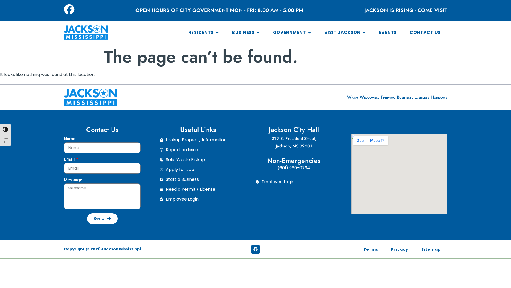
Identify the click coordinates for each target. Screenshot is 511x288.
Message (73, 180)
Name (69, 139)
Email (70, 159)
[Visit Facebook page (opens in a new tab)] (69, 9)
